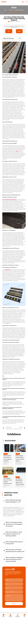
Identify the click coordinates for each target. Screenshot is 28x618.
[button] (19, 38)
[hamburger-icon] (26, 2)
